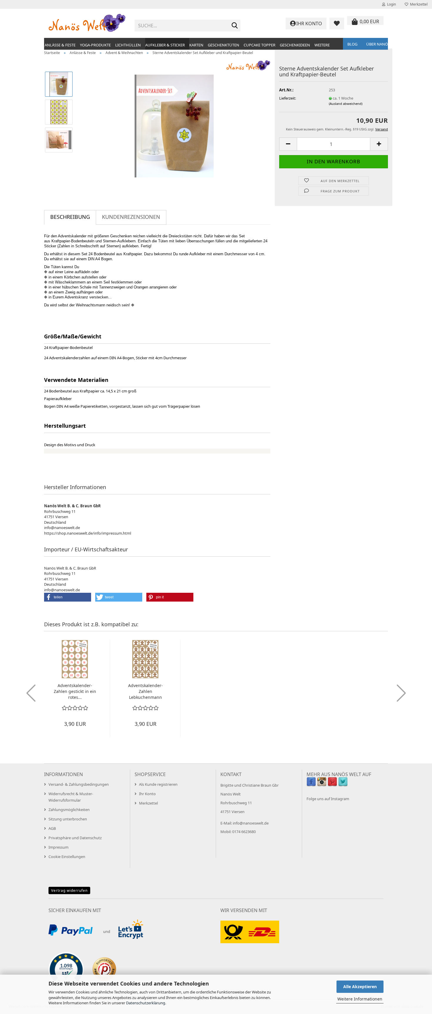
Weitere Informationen (359, 999)
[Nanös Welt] (87, 23)
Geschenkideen (295, 45)
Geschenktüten (223, 45)
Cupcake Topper (259, 45)
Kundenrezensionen (131, 216)
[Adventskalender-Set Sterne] (174, 125)
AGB (52, 828)
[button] (288, 144)
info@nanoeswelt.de (251, 823)
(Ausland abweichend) (345, 103)
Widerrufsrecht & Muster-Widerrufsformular (70, 797)
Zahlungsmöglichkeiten (69, 809)
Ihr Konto (147, 793)
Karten (196, 45)
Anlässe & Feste (60, 45)
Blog (352, 44)
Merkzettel (418, 4)
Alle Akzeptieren (360, 986)
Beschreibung (70, 216)
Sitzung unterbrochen (67, 819)
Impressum (58, 847)
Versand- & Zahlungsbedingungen (78, 784)
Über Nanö (377, 44)
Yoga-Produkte (95, 45)
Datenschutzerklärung (145, 1002)
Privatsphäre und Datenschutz (75, 837)
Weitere (322, 45)
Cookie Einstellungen (66, 856)
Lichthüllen (128, 45)
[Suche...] (234, 26)
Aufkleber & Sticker (165, 45)
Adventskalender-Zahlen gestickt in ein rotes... (75, 691)
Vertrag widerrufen (69, 890)
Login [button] (390, 4)
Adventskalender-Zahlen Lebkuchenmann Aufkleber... (145, 691)
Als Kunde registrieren (158, 784)
